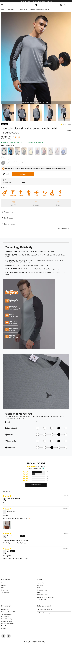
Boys (2, 587)
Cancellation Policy (6, 619)
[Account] (65, 5)
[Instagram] (9, 636)
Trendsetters (5, 592)
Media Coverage (42, 590)
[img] (7, 496)
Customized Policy (6, 621)
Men (2, 583)
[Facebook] (3, 636)
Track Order (4, 626)
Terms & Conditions (6, 614)
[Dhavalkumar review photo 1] (7, 525)
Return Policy (5, 609)
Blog (38, 587)
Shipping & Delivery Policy (8, 611)
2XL (23, 163)
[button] (69, 5)
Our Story (40, 585)
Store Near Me (41, 599)
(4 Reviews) (68, 124)
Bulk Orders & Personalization (45, 597)
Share (69, 130)
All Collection (11, 9)
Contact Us (40, 583)
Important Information (7, 623)
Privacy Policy (5, 616)
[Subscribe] (69, 612)
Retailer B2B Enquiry (43, 594)
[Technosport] (36, 5)
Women (3, 585)
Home (2, 9)
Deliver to (8, 180)
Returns (3, 628)
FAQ (38, 592)
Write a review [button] (36, 485)
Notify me (23, 174)
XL (17, 163)
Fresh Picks (4, 590)
